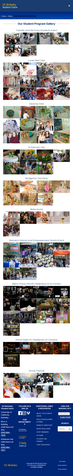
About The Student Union (44, 415)
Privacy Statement (62, 469)
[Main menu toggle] (69, 6)
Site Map (39, 435)
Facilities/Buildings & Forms (44, 421)
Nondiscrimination (62, 465)
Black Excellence (43, 429)
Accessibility (62, 461)
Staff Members (42, 432)
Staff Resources (43, 445)
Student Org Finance (41, 440)
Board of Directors (44, 425)
